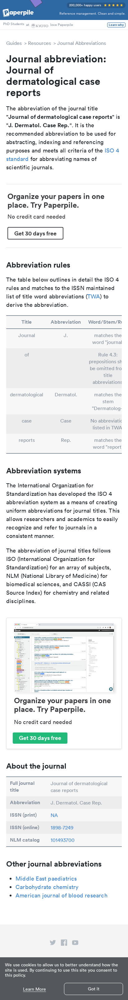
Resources (39, 43)
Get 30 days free (35, 233)
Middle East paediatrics (46, 878)
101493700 (63, 840)
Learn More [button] (34, 989)
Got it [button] (93, 989)
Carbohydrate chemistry (47, 887)
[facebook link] (64, 944)
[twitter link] (52, 944)
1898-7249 (62, 827)
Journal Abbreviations (81, 43)
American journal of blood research (61, 895)
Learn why (116, 24)
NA (54, 815)
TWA (93, 296)
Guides (14, 43)
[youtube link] (75, 944)
